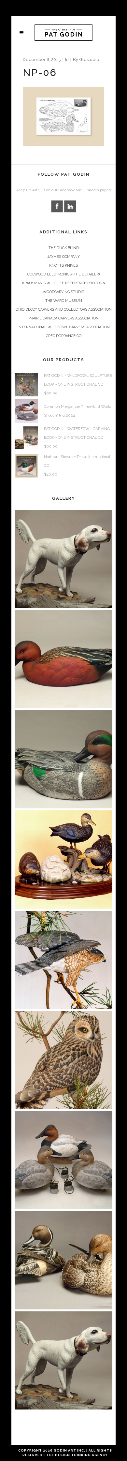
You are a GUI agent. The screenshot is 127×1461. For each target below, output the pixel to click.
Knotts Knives (63, 265)
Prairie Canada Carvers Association (63, 318)
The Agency (77, 1455)
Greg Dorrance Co (63, 336)
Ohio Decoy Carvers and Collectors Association (64, 309)
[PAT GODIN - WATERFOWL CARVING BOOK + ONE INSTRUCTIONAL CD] (26, 437)
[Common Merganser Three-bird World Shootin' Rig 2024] (26, 411)
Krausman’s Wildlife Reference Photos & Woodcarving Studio (63, 287)
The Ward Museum (63, 301)
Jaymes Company (63, 257)
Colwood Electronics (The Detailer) (63, 274)
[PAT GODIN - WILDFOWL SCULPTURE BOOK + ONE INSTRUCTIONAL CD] (26, 384)
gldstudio (89, 59)
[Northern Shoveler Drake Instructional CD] (26, 466)
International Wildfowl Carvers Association (64, 327)
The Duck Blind (64, 248)
